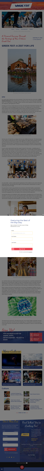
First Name (13, 236)
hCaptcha (30, 251)
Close (43, 215)
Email (12, 230)
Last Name (13, 242)
